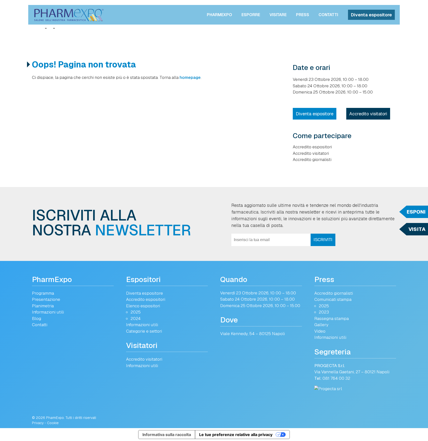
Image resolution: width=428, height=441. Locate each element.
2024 (136, 318)
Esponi (416, 212)
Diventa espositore (371, 15)
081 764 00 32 (336, 378)
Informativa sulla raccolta (166, 434)
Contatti (328, 14)
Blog (36, 318)
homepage (190, 77)
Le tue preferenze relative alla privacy (235, 434)
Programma (43, 293)
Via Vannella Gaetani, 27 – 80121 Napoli (351, 372)
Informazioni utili (48, 312)
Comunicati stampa (332, 299)
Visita (417, 229)
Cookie (53, 423)
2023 (324, 312)
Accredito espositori (312, 147)
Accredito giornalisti (312, 159)
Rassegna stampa (331, 318)
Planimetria (43, 306)
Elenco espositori (143, 306)
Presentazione (46, 299)
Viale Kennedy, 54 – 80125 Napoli (252, 333)
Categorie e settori (144, 331)
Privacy (38, 423)
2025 (136, 312)
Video (319, 331)
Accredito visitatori (368, 114)
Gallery (321, 324)
